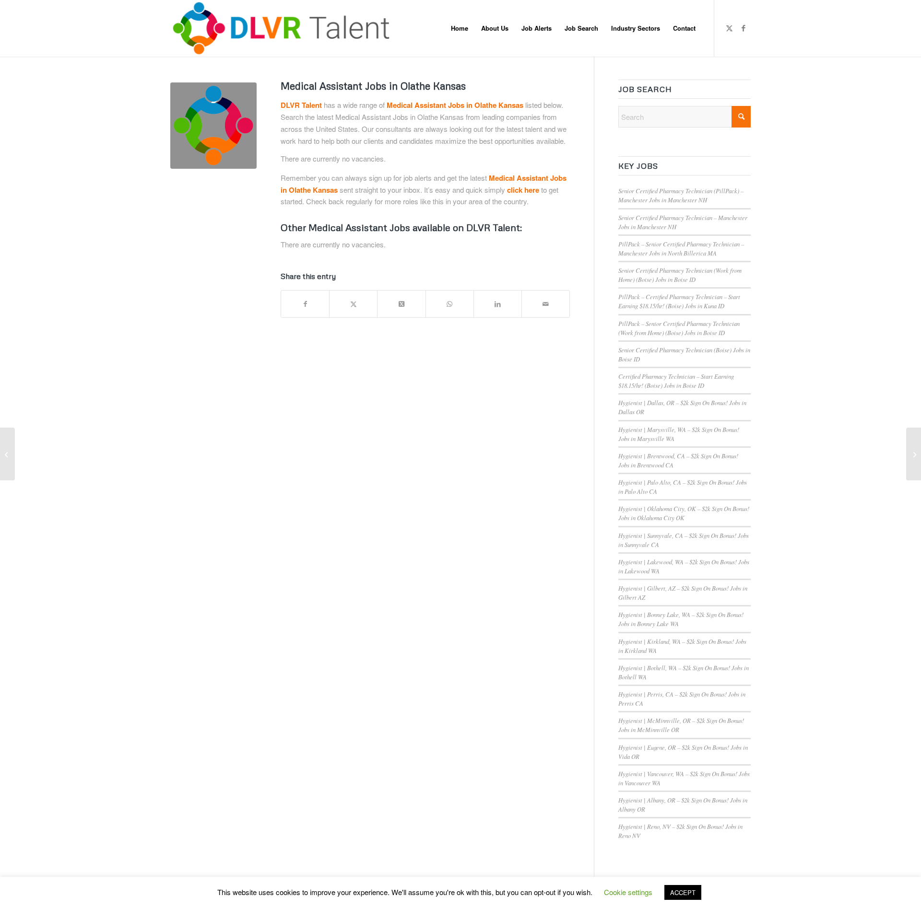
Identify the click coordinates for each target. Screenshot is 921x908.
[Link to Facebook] (743, 28)
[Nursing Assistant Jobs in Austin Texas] (913, 454)
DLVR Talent (301, 105)
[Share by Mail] (545, 304)
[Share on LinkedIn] (497, 304)
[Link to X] (729, 28)
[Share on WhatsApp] (449, 304)
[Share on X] (353, 304)
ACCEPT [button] (683, 892)
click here (523, 190)
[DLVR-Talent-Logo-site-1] (284, 28)
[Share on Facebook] (305, 304)
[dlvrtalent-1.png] (213, 125)
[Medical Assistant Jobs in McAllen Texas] (7, 454)
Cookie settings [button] (628, 892)
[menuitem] (459, 28)
